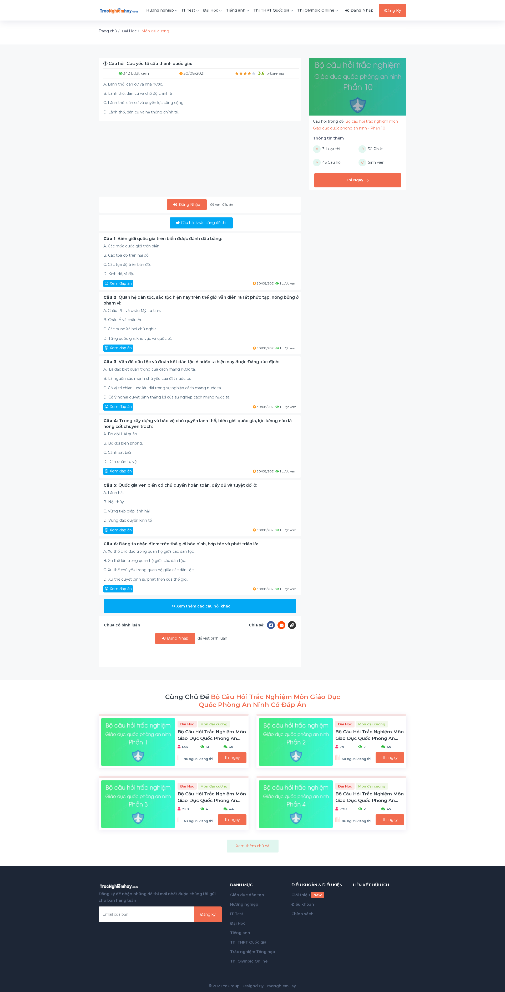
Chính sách (302, 913)
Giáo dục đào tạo (247, 895)
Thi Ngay (354, 180)
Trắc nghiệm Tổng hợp (252, 951)
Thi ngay (232, 757)
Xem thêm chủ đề (252, 846)
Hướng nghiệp (160, 10)
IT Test (188, 10)
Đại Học (210, 10)
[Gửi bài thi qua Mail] (282, 625)
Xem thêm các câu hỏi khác (203, 606)
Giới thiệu (306, 895)
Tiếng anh (235, 10)
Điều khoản (302, 904)
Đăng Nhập (189, 204)
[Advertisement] (200, 160)
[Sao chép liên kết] (292, 625)
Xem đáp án (121, 283)
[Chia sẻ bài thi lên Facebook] (272, 625)
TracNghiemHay (280, 986)
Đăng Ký (392, 10)
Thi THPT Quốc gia (271, 10)
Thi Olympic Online (315, 10)
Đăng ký (208, 914)
